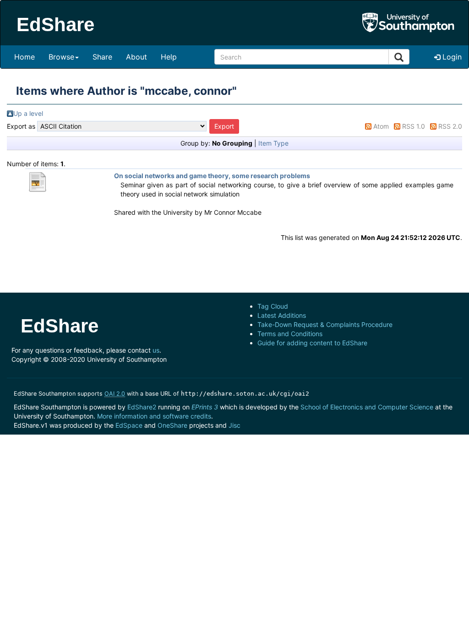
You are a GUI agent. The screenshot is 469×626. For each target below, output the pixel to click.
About (136, 56)
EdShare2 (141, 407)
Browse (61, 56)
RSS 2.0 (450, 126)
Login (451, 56)
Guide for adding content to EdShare (312, 343)
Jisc (234, 425)
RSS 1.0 (413, 126)
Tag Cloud (272, 306)
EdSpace (128, 425)
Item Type (273, 143)
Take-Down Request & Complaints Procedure (325, 324)
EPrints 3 (204, 407)
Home (24, 56)
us (156, 350)
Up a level (28, 113)
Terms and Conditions (289, 333)
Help (169, 56)
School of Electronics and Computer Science (366, 407)
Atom (381, 126)
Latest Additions (281, 315)
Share (102, 56)
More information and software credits (154, 416)
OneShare (172, 425)
